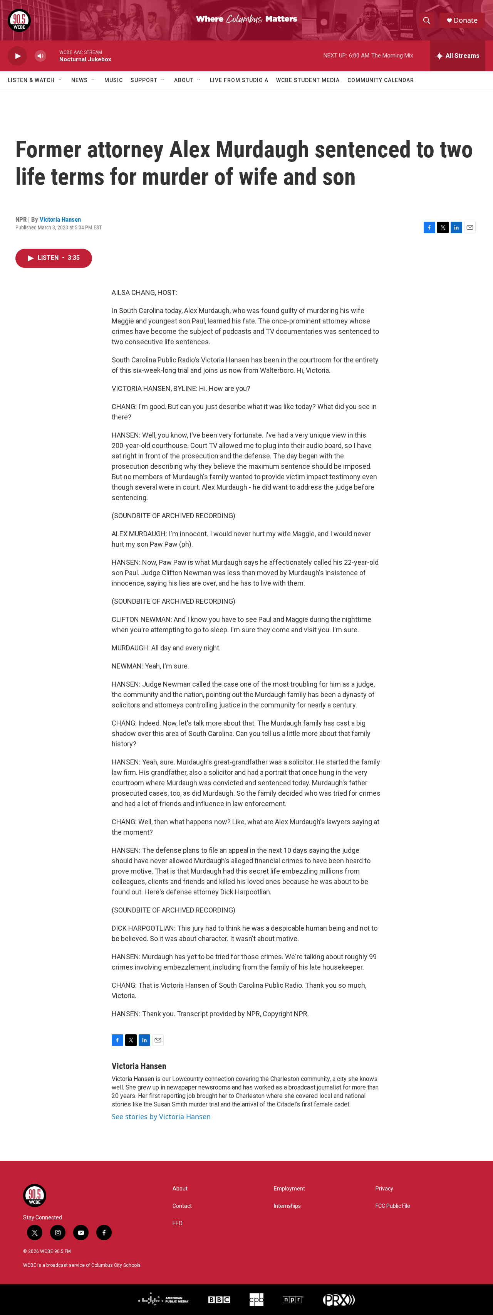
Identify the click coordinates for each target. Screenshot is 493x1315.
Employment (289, 1189)
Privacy (384, 1189)
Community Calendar (380, 80)
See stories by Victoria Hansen (161, 1116)
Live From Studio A (239, 80)
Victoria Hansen (60, 219)
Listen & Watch (31, 80)
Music (113, 80)
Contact (182, 1206)
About (183, 80)
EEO (178, 1223)
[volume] (40, 56)
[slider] (53, 56)
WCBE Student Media (308, 80)
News (79, 80)
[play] (17, 56)
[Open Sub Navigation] (60, 80)
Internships (287, 1206)
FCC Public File (393, 1206)
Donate (466, 20)
